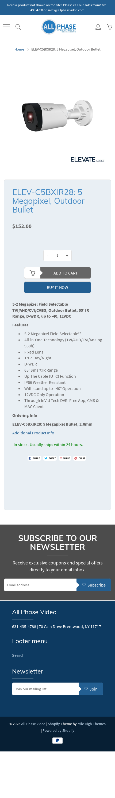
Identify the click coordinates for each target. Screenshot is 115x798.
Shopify (54, 723)
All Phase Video (33, 723)
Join (94, 689)
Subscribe (96, 585)
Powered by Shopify (58, 730)
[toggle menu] (6, 27)
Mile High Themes (92, 723)
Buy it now (57, 287)
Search (18, 655)
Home (19, 49)
